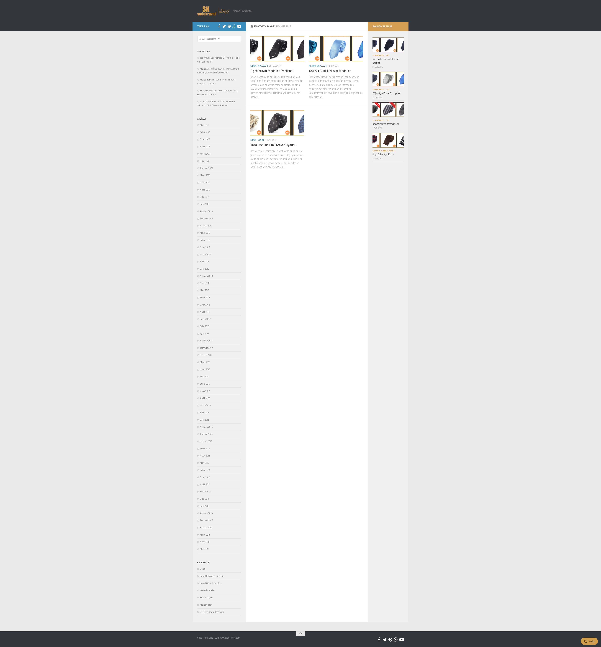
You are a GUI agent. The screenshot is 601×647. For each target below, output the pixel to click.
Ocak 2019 (205, 247)
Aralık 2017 (205, 312)
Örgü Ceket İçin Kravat (383, 154)
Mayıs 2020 (205, 175)
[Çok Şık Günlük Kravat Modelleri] (336, 48)
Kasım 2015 (205, 491)
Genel (202, 568)
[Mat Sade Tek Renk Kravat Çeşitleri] (388, 45)
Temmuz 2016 (206, 434)
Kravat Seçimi (257, 140)
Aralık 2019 (205, 189)
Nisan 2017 (205, 369)
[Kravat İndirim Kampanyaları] (388, 109)
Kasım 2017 (205, 319)
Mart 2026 (204, 125)
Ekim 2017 (204, 326)
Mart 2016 (204, 462)
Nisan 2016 (205, 455)
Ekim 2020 (204, 161)
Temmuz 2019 (206, 218)
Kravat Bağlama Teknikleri (211, 576)
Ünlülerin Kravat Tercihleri (212, 612)
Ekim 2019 (204, 197)
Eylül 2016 (204, 419)
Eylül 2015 (204, 506)
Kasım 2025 (205, 153)
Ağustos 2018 (206, 276)
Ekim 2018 (204, 261)
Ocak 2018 (205, 304)
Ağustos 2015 (206, 513)
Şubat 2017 (205, 383)
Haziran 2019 (206, 225)
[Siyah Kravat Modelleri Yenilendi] (277, 48)
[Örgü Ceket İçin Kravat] (388, 140)
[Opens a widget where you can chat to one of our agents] (589, 641)
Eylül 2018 (204, 268)
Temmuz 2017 (206, 347)
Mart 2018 (204, 290)
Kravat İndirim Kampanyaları (385, 124)
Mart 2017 (204, 376)
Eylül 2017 (204, 333)
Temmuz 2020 (206, 168)
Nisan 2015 (205, 542)
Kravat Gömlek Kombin (210, 583)
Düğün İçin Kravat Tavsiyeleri (386, 93)
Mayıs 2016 (205, 448)
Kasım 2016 (205, 405)
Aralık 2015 (205, 484)
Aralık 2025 (205, 146)
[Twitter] (224, 26)
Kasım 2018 (205, 254)
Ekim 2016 (204, 412)
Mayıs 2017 (205, 362)
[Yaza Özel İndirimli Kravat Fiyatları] (277, 122)
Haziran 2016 (206, 441)
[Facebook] (219, 26)
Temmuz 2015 (206, 520)
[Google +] (234, 26)
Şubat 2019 (205, 240)
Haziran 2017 (206, 355)
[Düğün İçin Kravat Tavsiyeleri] (388, 79)
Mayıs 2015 (205, 534)
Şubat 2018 (205, 297)
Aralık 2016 (205, 398)
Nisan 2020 (205, 182)
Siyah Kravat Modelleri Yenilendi (271, 71)
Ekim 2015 (204, 498)
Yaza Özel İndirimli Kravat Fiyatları (273, 145)
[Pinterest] (229, 26)
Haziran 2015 (206, 527)
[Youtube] (239, 26)
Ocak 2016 (205, 477)
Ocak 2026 (205, 139)
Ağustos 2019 (206, 211)
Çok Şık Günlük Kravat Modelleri (330, 71)
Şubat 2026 (205, 132)
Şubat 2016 (205, 470)
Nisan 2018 (205, 283)
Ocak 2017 (205, 391)
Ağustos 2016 (206, 427)
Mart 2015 (204, 549)
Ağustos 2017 (206, 340)
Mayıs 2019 (205, 232)
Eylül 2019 (204, 204)
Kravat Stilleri (206, 604)
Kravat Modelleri (259, 66)
